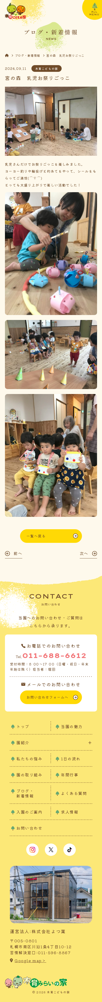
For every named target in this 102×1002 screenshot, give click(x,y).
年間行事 (69, 775)
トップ (22, 726)
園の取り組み (29, 775)
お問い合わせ (29, 828)
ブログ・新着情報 (27, 55)
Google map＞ (30, 960)
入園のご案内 (29, 812)
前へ (18, 553)
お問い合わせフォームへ (47, 697)
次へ (84, 553)
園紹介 (22, 742)
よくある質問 (74, 793)
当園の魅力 (72, 726)
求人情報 (69, 812)
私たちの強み (29, 759)
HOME (10, 55)
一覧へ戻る (36, 535)
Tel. (51, 655)
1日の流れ (71, 759)
